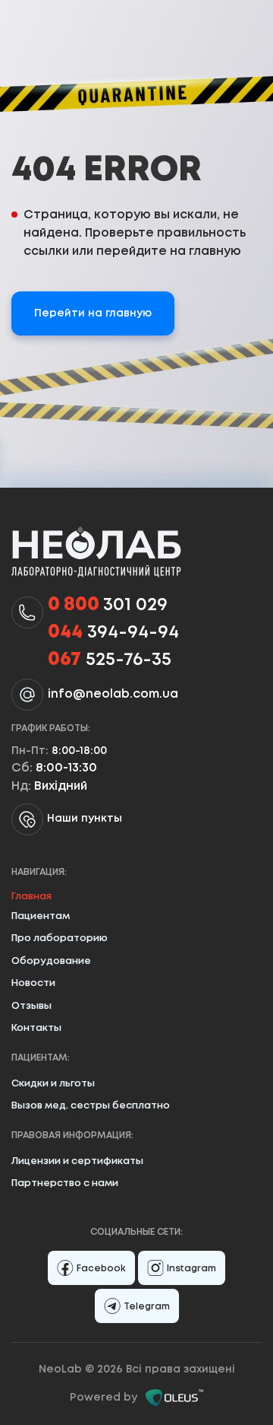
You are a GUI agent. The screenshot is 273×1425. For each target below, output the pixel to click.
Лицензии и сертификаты (77, 1161)
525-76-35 (109, 660)
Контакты (36, 1028)
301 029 (108, 605)
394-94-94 (113, 633)
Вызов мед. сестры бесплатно (90, 1106)
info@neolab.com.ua (113, 694)
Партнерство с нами (64, 1183)
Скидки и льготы (53, 1084)
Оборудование (51, 961)
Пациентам (40, 916)
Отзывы (31, 1006)
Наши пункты (84, 818)
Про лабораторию (59, 938)
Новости (33, 983)
